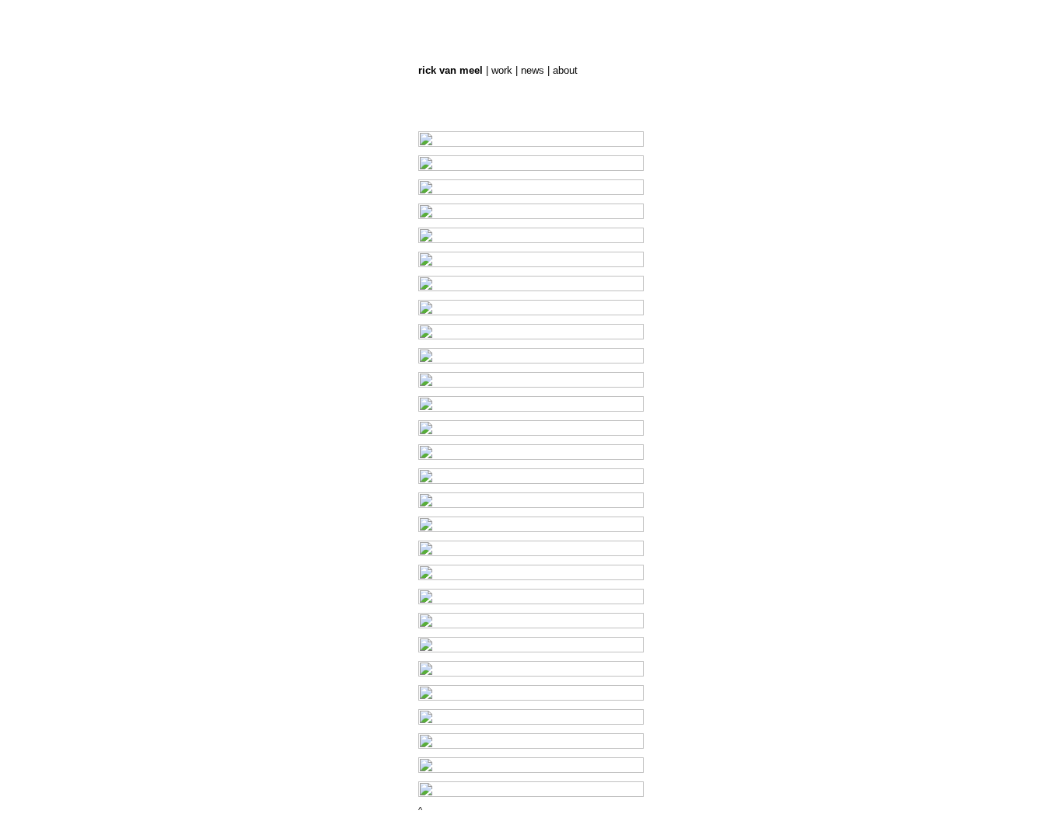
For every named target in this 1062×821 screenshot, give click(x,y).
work (501, 70)
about (565, 70)
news (532, 70)
